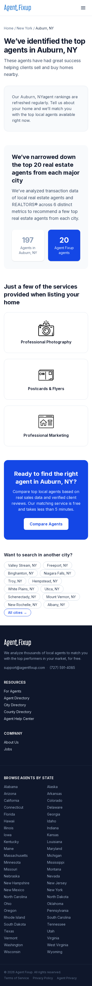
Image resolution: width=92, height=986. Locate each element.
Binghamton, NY (21, 573)
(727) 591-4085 (62, 667)
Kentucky (11, 842)
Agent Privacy (67, 978)
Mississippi (55, 862)
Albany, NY (56, 605)
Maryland (54, 848)
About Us (11, 742)
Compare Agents (46, 523)
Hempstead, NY (45, 581)
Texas (9, 931)
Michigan (54, 855)
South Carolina (59, 917)
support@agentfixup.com (24, 667)
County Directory (17, 712)
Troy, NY (15, 581)
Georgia (53, 814)
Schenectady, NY (22, 597)
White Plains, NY (21, 589)
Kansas (53, 835)
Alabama (11, 787)
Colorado (54, 800)
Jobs (8, 749)
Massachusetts (16, 855)
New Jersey (57, 883)
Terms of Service (16, 978)
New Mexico (14, 890)
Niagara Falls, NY (57, 573)
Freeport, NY (57, 565)
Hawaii (9, 821)
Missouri (10, 869)
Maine (9, 848)
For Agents (12, 691)
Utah (50, 931)
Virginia (53, 938)
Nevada (53, 876)
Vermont (10, 938)
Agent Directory (16, 698)
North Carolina (15, 897)
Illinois (8, 828)
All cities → (17, 612)
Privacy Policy (43, 978)
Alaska (52, 787)
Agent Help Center (19, 719)
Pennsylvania (57, 910)
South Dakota (15, 924)
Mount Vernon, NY (61, 597)
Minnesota (12, 862)
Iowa (8, 835)
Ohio (8, 903)
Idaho (51, 821)
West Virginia (57, 945)
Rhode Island (14, 917)
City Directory (15, 705)
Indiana (53, 828)
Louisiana (54, 842)
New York (24, 28)
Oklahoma (55, 903)
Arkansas (54, 793)
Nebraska (12, 876)
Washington (13, 945)
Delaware (55, 807)
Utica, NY (52, 589)
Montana (54, 869)
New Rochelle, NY (22, 605)
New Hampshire (16, 883)
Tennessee (56, 924)
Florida (9, 814)
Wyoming (54, 952)
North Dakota (57, 897)
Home (8, 28)
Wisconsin (12, 952)
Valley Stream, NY (22, 565)
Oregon (10, 910)
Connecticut (13, 807)
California (11, 800)
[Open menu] (83, 8)
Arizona (10, 793)
